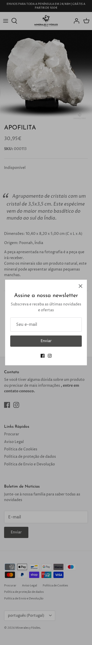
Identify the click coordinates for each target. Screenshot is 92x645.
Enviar (46, 341)
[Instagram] (50, 356)
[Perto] (80, 286)
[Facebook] (42, 356)
